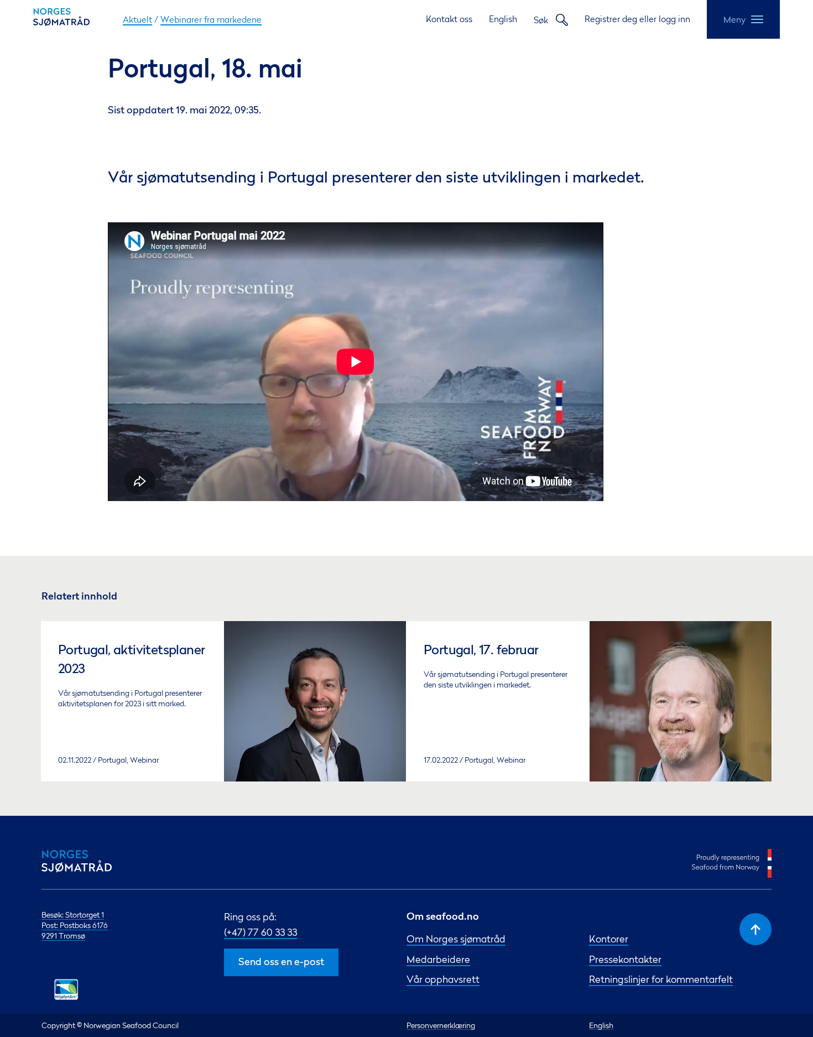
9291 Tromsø (63, 935)
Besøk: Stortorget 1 (72, 914)
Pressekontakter (625, 959)
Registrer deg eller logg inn (637, 18)
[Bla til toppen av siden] (755, 929)
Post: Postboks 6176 (74, 925)
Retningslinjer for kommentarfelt (661, 979)
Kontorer (608, 939)
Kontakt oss (449, 18)
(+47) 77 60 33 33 (260, 932)
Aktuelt (137, 19)
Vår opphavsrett (443, 979)
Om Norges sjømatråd (455, 939)
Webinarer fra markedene (211, 19)
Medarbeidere (438, 959)
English (503, 18)
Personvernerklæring (440, 1025)
